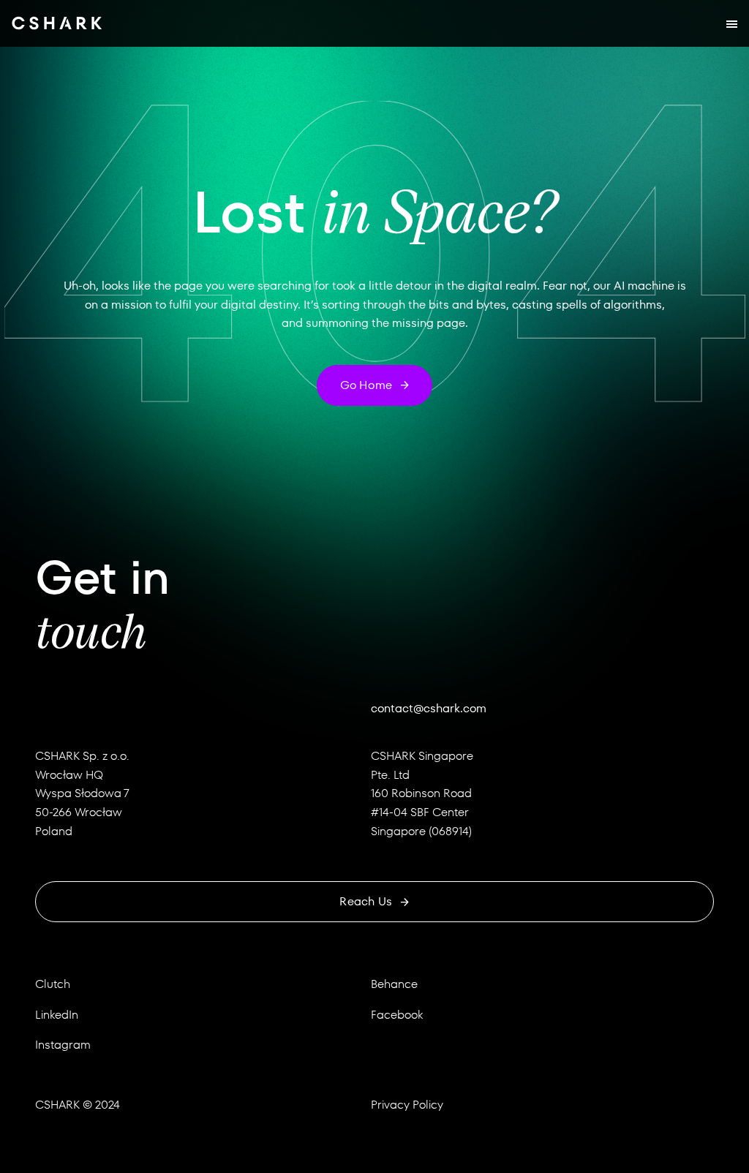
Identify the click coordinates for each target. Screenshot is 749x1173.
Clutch (52, 984)
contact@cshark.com (428, 708)
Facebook (397, 1014)
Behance (394, 984)
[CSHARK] (57, 23)
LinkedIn (56, 1014)
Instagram (63, 1044)
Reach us (365, 901)
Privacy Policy (407, 1104)
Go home (366, 385)
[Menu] (731, 23)
